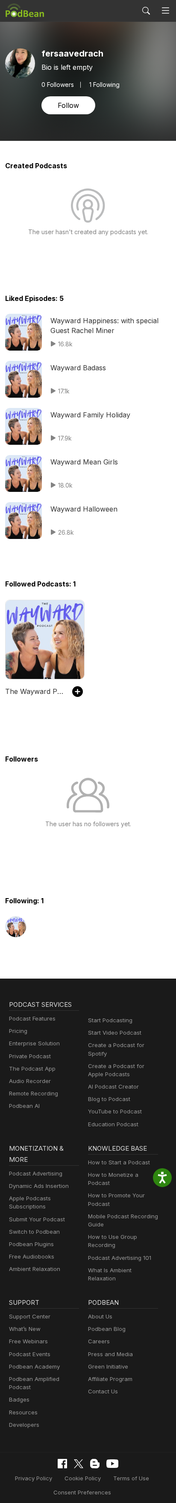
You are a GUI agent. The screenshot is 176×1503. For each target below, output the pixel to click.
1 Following (104, 85)
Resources (23, 1412)
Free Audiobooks (31, 1256)
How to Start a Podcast (119, 1162)
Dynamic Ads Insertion (39, 1185)
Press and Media (110, 1354)
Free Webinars (28, 1341)
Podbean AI (24, 1105)
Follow (68, 105)
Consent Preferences (82, 1492)
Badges (19, 1399)
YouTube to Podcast (115, 1111)
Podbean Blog (107, 1328)
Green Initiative (108, 1366)
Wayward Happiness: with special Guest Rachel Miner (104, 325)
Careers (99, 1341)
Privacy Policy (33, 1478)
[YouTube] (112, 1463)
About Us (100, 1316)
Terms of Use (131, 1478)
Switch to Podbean (34, 1231)
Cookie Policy (83, 1478)
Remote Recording (33, 1093)
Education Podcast (113, 1124)
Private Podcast (30, 1056)
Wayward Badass (78, 367)
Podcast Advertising (35, 1173)
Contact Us (103, 1391)
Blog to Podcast (109, 1098)
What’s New (25, 1328)
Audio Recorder (30, 1080)
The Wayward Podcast (34, 691)
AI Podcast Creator (113, 1086)
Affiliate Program (110, 1378)
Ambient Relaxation (34, 1268)
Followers (57, 85)
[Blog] (95, 1463)
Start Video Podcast (114, 1032)
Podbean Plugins (31, 1244)
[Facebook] (62, 1463)
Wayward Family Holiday (90, 415)
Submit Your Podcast (37, 1219)
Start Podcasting (110, 1020)
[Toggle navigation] (165, 11)
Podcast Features (32, 1018)
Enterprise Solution (34, 1043)
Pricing (18, 1030)
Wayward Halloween (83, 509)
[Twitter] (78, 1463)
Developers (24, 1424)
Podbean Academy (34, 1366)
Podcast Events (29, 1354)
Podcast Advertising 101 (119, 1257)
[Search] (146, 11)
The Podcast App (32, 1068)
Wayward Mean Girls (84, 462)
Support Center (29, 1316)
